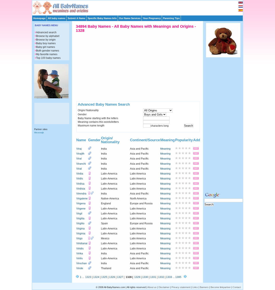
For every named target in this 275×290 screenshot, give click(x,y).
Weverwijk (39, 132)
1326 (112, 277)
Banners (204, 287)
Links (195, 287)
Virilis (79, 258)
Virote (79, 268)
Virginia (80, 233)
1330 (145, 277)
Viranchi (81, 163)
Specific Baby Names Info (102, 18)
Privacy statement (180, 287)
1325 (104, 277)
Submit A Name (76, 18)
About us (152, 287)
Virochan (81, 263)
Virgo (79, 238)
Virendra (81, 193)
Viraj (79, 148)
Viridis (80, 248)
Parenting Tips (171, 18)
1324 (96, 277)
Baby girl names (45, 47)
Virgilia (80, 218)
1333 (169, 277)
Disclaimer (164, 287)
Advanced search (46, 32)
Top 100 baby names (48, 57)
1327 (120, 277)
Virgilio (80, 223)
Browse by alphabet (47, 36)
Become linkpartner (221, 287)
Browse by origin (46, 39)
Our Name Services (130, 18)
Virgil (79, 213)
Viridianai (81, 243)
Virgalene (82, 198)
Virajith (80, 153)
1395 (178, 277)
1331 (153, 277)
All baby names (56, 18)
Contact (237, 287)
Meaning (165, 148)
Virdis (79, 178)
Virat (79, 168)
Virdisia (80, 188)
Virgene (81, 208)
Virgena (81, 203)
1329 (137, 277)
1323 (88, 277)
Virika (79, 253)
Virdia (79, 173)
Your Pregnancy (152, 18)
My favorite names (46, 54)
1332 (161, 277)
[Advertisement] (139, 6)
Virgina (80, 228)
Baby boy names (46, 43)
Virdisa (80, 183)
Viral (79, 158)
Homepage (39, 18)
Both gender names (47, 50)
